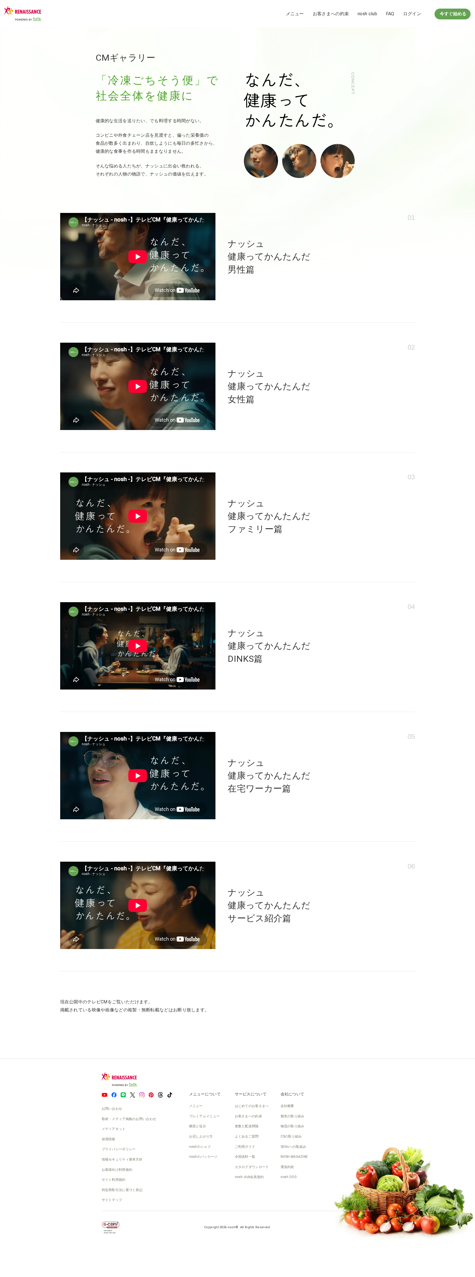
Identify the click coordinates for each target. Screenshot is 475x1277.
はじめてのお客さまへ (252, 1106)
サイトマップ (112, 1200)
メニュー (295, 13)
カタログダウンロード (252, 1167)
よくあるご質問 (247, 1136)
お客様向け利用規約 (117, 1170)
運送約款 (287, 1167)
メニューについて (205, 1094)
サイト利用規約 (114, 1180)
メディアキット (114, 1129)
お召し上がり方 (201, 1136)
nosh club (367, 13)
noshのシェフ (200, 1147)
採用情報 (108, 1139)
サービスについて (250, 1094)
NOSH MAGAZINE (294, 1157)
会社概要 (287, 1106)
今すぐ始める (452, 13)
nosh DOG (289, 1177)
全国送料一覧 (245, 1157)
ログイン (412, 13)
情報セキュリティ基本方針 (122, 1159)
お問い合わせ (112, 1109)
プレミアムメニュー (204, 1116)
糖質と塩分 (197, 1126)
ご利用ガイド (245, 1147)
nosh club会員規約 (249, 1177)
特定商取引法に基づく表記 (122, 1190)
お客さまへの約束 (331, 13)
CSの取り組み (291, 1136)
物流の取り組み (292, 1126)
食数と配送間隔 (247, 1126)
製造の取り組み (292, 1116)
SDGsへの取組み (293, 1147)
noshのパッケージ (203, 1157)
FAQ (390, 13)
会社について (292, 1094)
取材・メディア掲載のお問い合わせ (129, 1119)
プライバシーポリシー (119, 1149)
